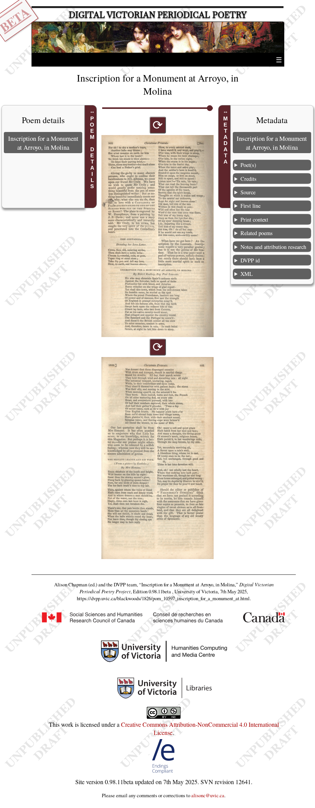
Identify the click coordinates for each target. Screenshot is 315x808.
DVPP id (250, 260)
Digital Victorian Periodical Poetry (158, 15)
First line (250, 205)
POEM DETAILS (92, 152)
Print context (254, 219)
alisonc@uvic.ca (207, 795)
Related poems (256, 233)
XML (246, 273)
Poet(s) (248, 165)
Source (247, 192)
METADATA (225, 140)
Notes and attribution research (273, 246)
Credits (248, 178)
